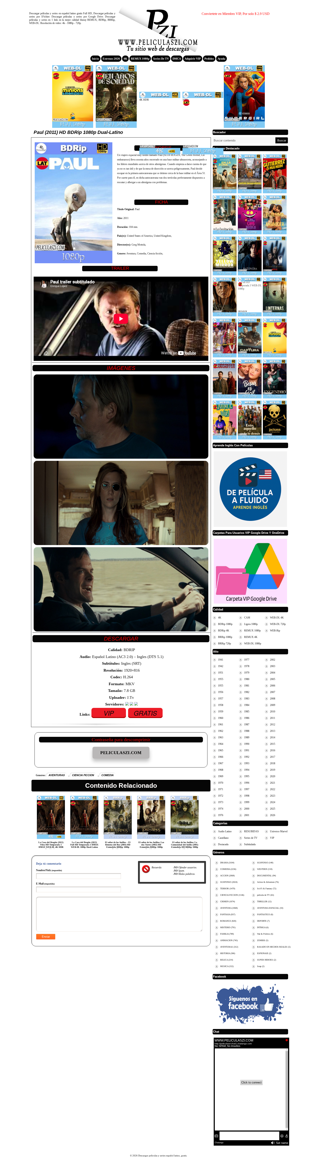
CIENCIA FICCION (83, 775)
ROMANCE (228, 921)
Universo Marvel (278, 831)
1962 (220, 731)
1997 (246, 789)
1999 (246, 802)
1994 (246, 769)
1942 (220, 666)
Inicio (95, 58)
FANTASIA (227, 914)
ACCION (227, 875)
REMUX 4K (250, 637)
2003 (272, 666)
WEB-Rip (275, 630)
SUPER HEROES (266, 960)
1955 (220, 679)
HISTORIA (227, 953)
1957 (220, 698)
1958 (220, 705)
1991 (246, 750)
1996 (246, 782)
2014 (272, 737)
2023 (272, 795)
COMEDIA (107, 775)
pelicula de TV (265, 895)
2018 (272, 763)
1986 (246, 718)
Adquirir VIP (193, 58)
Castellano (223, 837)
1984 (246, 705)
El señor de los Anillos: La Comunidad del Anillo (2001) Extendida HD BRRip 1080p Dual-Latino (184, 846)
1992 (246, 756)
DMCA (177, 58)
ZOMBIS (262, 940)
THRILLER (264, 901)
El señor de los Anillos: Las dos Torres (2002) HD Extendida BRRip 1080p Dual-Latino (151, 846)
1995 (246, 776)
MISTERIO (227, 927)
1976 (220, 815)
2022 (272, 789)
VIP (109, 713)
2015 (272, 743)
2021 (272, 782)
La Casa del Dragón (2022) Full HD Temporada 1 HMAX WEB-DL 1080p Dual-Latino (84, 844)
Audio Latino (225, 831)
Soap (260, 966)
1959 (220, 711)
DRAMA (227, 862)
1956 (220, 692)
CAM (247, 617)
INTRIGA (262, 927)
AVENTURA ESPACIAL (270, 908)
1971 (220, 789)
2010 (272, 711)
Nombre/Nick (49, 870)
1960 (220, 718)
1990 (246, 743)
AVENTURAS (57, 775)
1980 (246, 679)
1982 (246, 692)
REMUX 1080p (140, 58)
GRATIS (145, 713)
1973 (220, 802)
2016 (272, 750)
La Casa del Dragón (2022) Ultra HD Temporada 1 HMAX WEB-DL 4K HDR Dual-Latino (50, 846)
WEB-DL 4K (277, 617)
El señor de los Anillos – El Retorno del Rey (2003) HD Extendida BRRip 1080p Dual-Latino (117, 846)
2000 (246, 808)
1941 (220, 659)
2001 (246, 815)
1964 (220, 743)
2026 (272, 815)
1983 (246, 698)
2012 (272, 724)
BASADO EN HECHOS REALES (273, 947)
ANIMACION (229, 940)
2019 (272, 769)
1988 (246, 731)
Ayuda (221, 58)
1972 (220, 795)
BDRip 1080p (225, 624)
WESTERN (264, 869)
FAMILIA (227, 934)
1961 (220, 724)
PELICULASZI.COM (121, 752)
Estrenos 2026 (111, 58)
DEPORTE (263, 921)
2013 (272, 731)
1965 (220, 750)
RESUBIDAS (251, 831)
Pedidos (209, 58)
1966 (220, 756)
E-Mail (45, 883)
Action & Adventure (268, 882)
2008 (272, 698)
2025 (272, 808)
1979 (246, 672)
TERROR (227, 888)
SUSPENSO (228, 882)
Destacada (223, 844)
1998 (246, 795)
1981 (246, 685)
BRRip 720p (224, 643)
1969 (220, 776)
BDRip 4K (223, 630)
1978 (246, 666)
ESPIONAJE (264, 953)
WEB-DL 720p (278, 624)
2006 (272, 685)
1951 (220, 672)
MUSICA (227, 966)
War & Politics (265, 934)
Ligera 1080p (251, 624)
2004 (272, 672)
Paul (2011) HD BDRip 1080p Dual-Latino (78, 132)
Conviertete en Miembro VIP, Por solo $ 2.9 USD (236, 14)
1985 (246, 711)
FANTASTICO (265, 914)
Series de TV (161, 58)
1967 (220, 763)
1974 (220, 808)
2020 (272, 776)
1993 (246, 763)
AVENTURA (229, 908)
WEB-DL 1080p (252, 643)
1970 (220, 782)
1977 (246, 659)
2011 (272, 718)
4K (125, 58)
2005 (272, 679)
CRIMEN (227, 901)
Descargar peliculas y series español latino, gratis (158, 27)
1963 (220, 737)
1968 (220, 769)
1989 (246, 737)
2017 (272, 756)
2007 (272, 692)
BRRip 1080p (225, 637)
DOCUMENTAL (266, 875)
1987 (246, 724)
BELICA (226, 960)
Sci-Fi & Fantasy (266, 888)
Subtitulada (250, 844)
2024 (272, 802)
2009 (272, 705)
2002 (272, 659)
